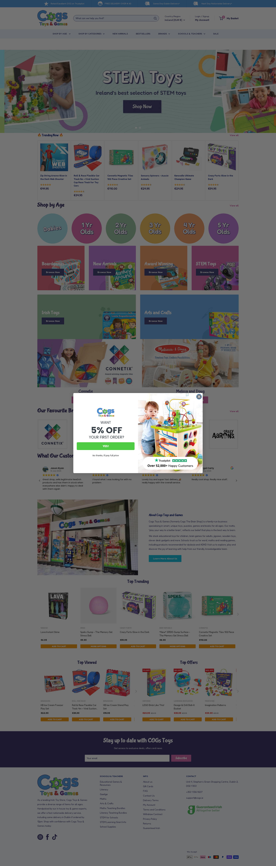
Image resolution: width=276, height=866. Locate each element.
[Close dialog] (199, 396)
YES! (106, 446)
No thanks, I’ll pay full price (106, 455)
